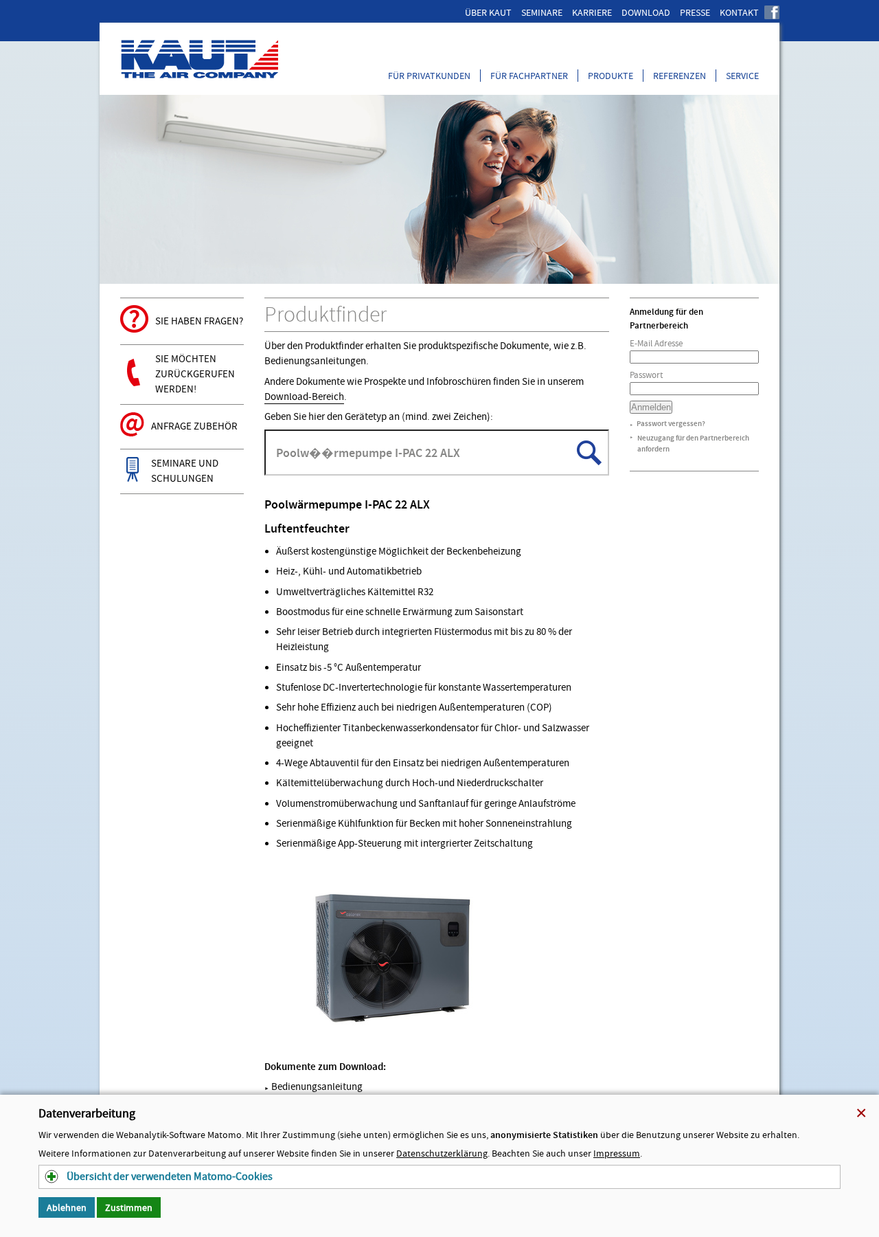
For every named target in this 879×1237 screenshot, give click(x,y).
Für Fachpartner (529, 75)
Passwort (646, 375)
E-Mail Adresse (656, 343)
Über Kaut (488, 12)
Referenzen (679, 75)
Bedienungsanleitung (313, 1086)
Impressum (616, 1153)
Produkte (610, 75)
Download (645, 12)
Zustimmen (128, 1207)
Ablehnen (67, 1207)
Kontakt (739, 12)
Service (742, 75)
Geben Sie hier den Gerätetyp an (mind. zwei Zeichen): (378, 416)
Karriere (592, 12)
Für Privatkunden (429, 75)
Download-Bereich (304, 396)
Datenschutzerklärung (442, 1153)
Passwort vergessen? (671, 423)
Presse (695, 12)
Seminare (541, 12)
